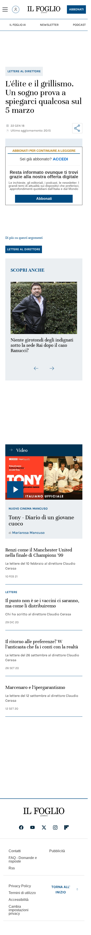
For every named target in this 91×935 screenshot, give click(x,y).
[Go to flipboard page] (66, 827)
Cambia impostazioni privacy (18, 910)
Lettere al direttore (24, 71)
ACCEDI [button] (60, 159)
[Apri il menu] (5, 9)
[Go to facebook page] (21, 827)
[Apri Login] (15, 9)
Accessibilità (18, 900)
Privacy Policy (20, 886)
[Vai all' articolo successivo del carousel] (51, 366)
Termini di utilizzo (22, 893)
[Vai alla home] (44, 9)
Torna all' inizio (60, 889)
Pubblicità (57, 851)
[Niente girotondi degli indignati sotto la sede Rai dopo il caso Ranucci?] (44, 307)
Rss (12, 868)
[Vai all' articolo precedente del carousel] (36, 366)
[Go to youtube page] (32, 827)
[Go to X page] (44, 827)
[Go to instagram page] (55, 827)
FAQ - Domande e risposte (23, 859)
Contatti (15, 851)
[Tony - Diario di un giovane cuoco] (43, 475)
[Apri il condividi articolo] (77, 128)
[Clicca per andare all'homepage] (43, 812)
